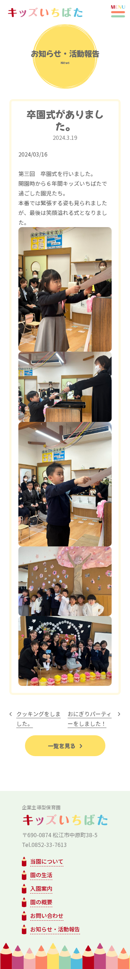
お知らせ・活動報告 (55, 929)
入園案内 (41, 888)
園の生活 (41, 875)
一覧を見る (62, 746)
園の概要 (41, 902)
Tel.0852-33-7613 (44, 844)
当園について (46, 861)
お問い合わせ (46, 915)
